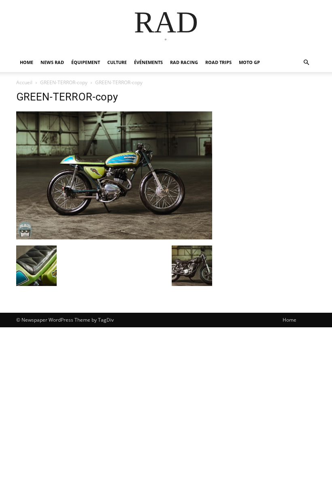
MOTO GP (249, 62)
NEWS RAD (52, 62)
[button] (306, 62)
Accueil (24, 82)
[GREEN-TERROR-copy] (114, 237)
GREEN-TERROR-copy (63, 82)
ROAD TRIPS (218, 62)
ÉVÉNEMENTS (148, 62)
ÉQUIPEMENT (85, 62)
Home (289, 319)
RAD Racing (184, 62)
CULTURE (117, 62)
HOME (26, 62)
